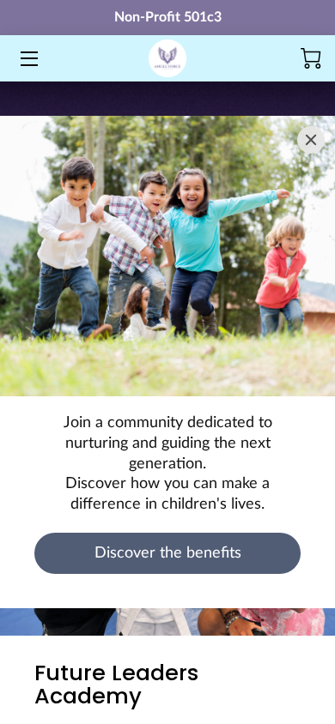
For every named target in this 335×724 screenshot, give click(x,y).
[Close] (311, 140)
